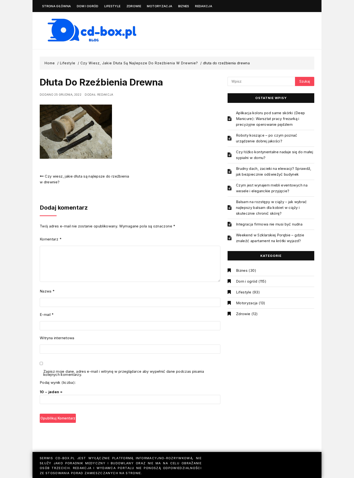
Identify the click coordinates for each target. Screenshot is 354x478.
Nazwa (47, 291)
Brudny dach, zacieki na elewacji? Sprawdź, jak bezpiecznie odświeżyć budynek (273, 171)
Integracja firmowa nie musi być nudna (269, 224)
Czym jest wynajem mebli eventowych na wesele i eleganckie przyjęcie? (272, 188)
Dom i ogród (87, 6)
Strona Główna (56, 6)
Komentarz (50, 239)
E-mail (47, 314)
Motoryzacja (159, 6)
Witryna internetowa (57, 338)
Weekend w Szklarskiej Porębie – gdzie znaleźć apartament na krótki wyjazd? (270, 238)
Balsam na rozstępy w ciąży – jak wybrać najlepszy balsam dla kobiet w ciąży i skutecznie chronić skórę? (271, 207)
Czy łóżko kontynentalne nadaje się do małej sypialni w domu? (274, 155)
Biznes (183, 6)
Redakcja (203, 6)
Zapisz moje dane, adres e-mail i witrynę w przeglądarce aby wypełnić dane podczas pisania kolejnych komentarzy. (123, 373)
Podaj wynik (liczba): (58, 382)
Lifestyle (112, 6)
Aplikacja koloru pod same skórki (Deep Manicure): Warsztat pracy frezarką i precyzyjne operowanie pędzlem (270, 119)
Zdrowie (133, 6)
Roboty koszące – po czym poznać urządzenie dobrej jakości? (266, 138)
